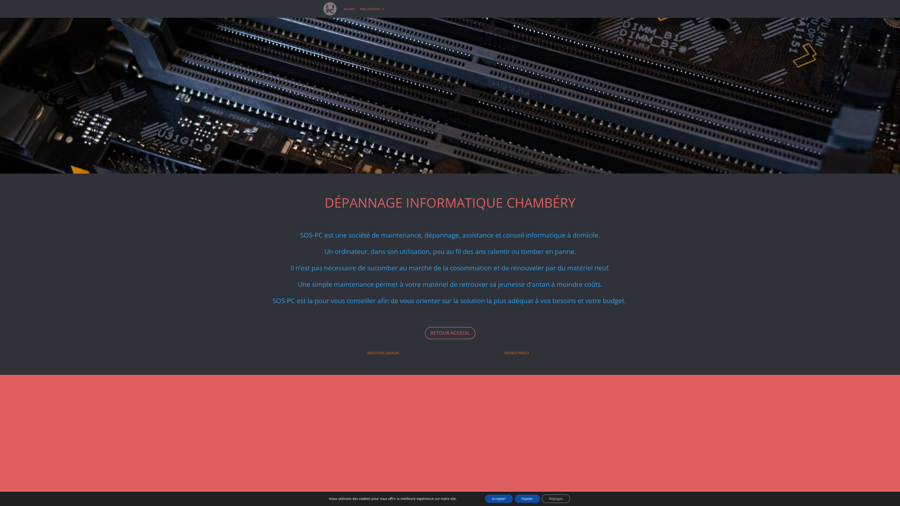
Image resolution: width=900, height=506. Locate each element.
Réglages (556, 498)
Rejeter (527, 498)
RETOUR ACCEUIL (450, 333)
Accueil (349, 9)
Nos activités (370, 9)
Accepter (499, 498)
